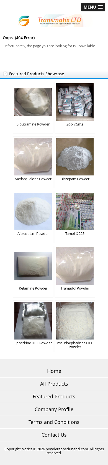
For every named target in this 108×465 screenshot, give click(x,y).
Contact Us (54, 434)
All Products (54, 383)
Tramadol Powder (75, 288)
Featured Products (54, 396)
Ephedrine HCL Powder (33, 342)
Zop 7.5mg (74, 124)
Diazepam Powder (74, 178)
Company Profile (54, 409)
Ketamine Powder (33, 288)
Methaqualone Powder (33, 178)
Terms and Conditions (54, 422)
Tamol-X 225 (74, 233)
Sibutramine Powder (33, 124)
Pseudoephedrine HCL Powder (75, 344)
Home (54, 371)
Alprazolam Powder (33, 233)
